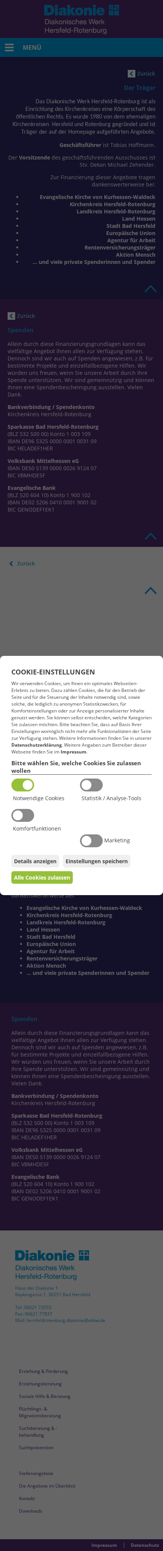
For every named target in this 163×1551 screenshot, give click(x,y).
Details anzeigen (35, 861)
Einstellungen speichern (97, 861)
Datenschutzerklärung (36, 745)
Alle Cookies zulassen (42, 877)
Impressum (73, 752)
